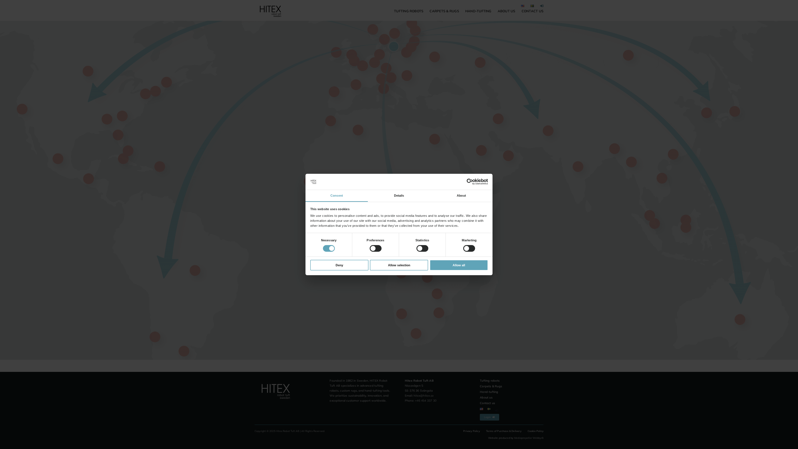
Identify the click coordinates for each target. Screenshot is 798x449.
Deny (339, 265)
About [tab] (461, 195)
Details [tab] (399, 195)
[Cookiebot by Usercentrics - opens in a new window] (470, 182)
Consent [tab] (336, 195)
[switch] (376, 248)
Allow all (459, 265)
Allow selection (399, 265)
